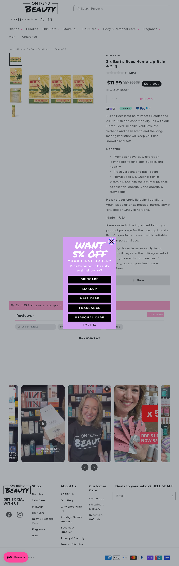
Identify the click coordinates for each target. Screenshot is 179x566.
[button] (89, 280)
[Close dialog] (111, 241)
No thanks (89, 324)
